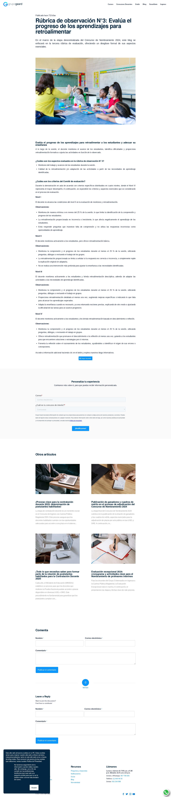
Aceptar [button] (34, 787)
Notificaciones (75, 774)
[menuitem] (110, 4)
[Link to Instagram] (130, 794)
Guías (73, 777)
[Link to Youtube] (134, 794)
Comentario (41, 651)
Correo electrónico (94, 638)
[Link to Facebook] (123, 794)
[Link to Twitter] (127, 794)
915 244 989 (116, 781)
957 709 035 (125, 776)
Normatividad (75, 782)
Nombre (39, 638)
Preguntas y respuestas (79, 771)
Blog (72, 779)
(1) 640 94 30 (117, 779)
